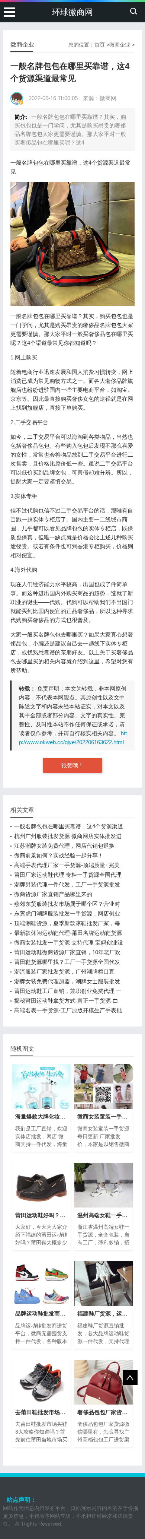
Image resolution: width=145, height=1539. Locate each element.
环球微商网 (72, 12)
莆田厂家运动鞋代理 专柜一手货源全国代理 (68, 875)
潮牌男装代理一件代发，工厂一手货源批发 (67, 884)
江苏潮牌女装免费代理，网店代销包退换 (64, 846)
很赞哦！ (72, 765)
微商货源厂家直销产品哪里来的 (53, 894)
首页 (99, 45)
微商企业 (119, 45)
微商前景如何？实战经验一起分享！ (58, 855)
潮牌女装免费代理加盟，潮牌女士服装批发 (67, 981)
